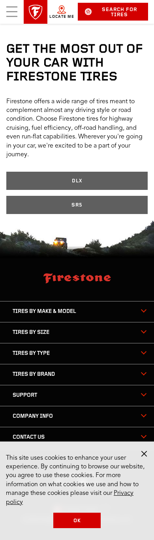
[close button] (144, 454)
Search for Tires (119, 12)
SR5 (77, 205)
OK (77, 520)
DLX (77, 181)
